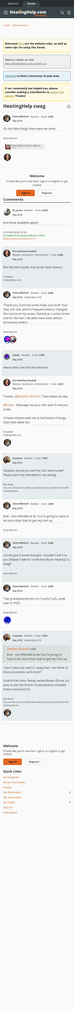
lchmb (16, 355)
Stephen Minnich (18, 649)
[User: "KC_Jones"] (6, 212)
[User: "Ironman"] (6, 460)
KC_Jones (18, 210)
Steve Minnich (21, 116)
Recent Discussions (14, 782)
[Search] (62, 12)
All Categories (11, 777)
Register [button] (47, 193)
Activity (7, 787)
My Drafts (37, 802)
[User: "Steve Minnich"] (6, 118)
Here (21, 43)
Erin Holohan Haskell (24, 251)
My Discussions (12, 797)
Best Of (7, 807)
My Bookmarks (37, 792)
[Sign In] (69, 12)
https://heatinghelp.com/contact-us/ (26, 63)
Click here (10, 76)
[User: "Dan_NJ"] (7, 620)
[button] (68, 107)
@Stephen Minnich (27, 396)
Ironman (17, 458)
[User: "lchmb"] (6, 356)
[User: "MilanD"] (12, 339)
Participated (10, 812)
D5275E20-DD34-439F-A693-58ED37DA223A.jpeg (27, 145)
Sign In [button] (25, 193)
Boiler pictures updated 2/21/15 (19, 238)
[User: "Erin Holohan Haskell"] (7, 157)
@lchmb (8, 405)
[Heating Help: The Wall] (28, 12)
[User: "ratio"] (7, 339)
